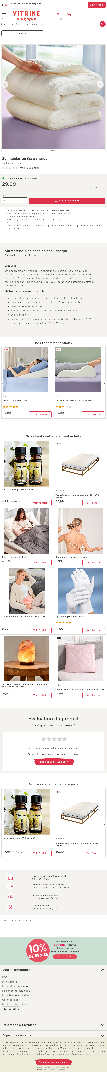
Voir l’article (40, 414)
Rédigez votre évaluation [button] (54, 761)
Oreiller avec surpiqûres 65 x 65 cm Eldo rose (79, 689)
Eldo (57, 685)
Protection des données (57, 1069)
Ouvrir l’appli (97, 5)
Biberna (59, 490)
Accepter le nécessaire (61, 1067)
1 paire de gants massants (69, 616)
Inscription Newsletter (15, 986)
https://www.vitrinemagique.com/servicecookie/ (63, 1054)
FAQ (4, 977)
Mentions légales (44, 1067)
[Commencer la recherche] (103, 24)
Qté (4, 196)
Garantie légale (11, 999)
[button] (53, 970)
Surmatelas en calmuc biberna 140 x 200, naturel (77, 496)
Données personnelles (15, 995)
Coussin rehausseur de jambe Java (74, 400)
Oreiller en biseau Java (15, 400)
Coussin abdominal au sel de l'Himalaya (23, 616)
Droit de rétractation (14, 1004)
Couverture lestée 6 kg (14, 557)
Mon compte (9, 981)
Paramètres (41, 1069)
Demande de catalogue (16, 990)
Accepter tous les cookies (53, 1062)
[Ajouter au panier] (67, 196)
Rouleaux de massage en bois (71, 557)
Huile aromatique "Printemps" (18, 489)
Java (57, 396)
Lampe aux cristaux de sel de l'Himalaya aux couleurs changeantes (25, 685)
